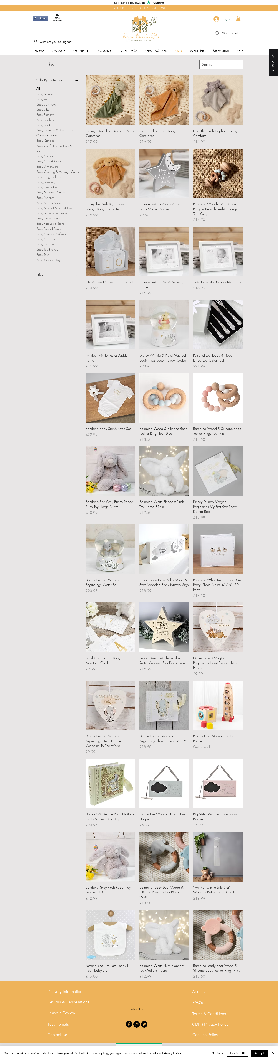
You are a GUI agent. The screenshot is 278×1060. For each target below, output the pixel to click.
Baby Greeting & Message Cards (57, 172)
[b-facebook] (129, 1024)
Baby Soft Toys (45, 239)
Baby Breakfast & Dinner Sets (54, 130)
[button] (238, 18)
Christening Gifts (46, 135)
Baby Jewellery (45, 182)
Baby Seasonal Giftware (52, 234)
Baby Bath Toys (46, 104)
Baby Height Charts (48, 177)
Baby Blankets (45, 115)
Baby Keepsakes (46, 187)
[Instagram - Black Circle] (136, 1024)
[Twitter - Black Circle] (144, 1024)
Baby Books (43, 125)
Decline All (237, 1053)
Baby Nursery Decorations (53, 213)
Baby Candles (45, 140)
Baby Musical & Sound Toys (54, 208)
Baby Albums (44, 94)
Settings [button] (217, 1053)
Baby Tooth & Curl (48, 249)
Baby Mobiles (45, 197)
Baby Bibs (42, 109)
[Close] (272, 1053)
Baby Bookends (46, 120)
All (38, 89)
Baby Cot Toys (45, 156)
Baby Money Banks (48, 203)
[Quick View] (110, 100)
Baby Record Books (48, 229)
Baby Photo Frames (48, 218)
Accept (259, 1053)
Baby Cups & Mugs (48, 161)
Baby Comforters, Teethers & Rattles (54, 148)
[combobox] (221, 64)
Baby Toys (42, 254)
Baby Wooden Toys (48, 260)
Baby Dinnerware (47, 166)
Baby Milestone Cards (50, 192)
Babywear (43, 99)
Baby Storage (45, 244)
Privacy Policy (171, 1053)
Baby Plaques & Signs (50, 223)
